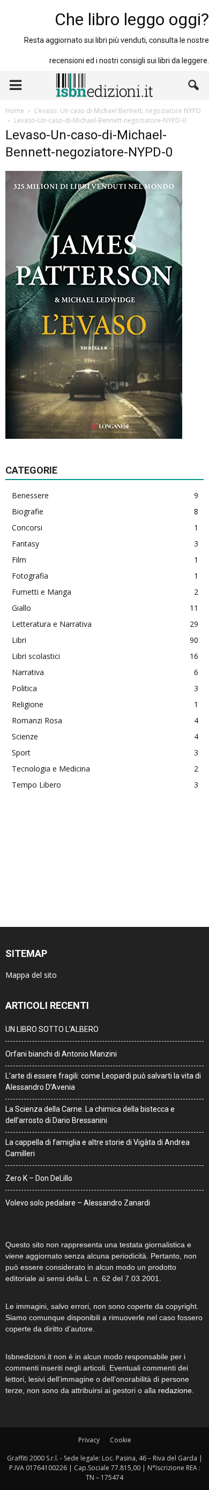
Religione (27, 704)
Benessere (30, 495)
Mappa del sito (31, 975)
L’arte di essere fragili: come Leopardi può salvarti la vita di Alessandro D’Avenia (103, 1081)
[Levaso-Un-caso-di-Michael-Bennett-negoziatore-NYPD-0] (93, 436)
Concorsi (27, 527)
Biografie (27, 511)
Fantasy (25, 543)
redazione (175, 1390)
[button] (194, 85)
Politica (24, 688)
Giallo (21, 608)
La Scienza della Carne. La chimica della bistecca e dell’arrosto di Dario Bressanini (90, 1115)
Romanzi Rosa (37, 720)
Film (19, 560)
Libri (19, 640)
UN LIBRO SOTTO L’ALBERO (52, 1029)
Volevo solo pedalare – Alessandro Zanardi (77, 1203)
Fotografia (30, 576)
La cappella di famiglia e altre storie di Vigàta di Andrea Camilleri (97, 1148)
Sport (21, 752)
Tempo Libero (36, 785)
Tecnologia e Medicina (51, 768)
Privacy (89, 1439)
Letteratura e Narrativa (52, 624)
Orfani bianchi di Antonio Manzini (61, 1054)
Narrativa (28, 672)
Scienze (25, 736)
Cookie (120, 1439)
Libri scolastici (36, 656)
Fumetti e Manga (41, 592)
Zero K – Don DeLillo (38, 1178)
